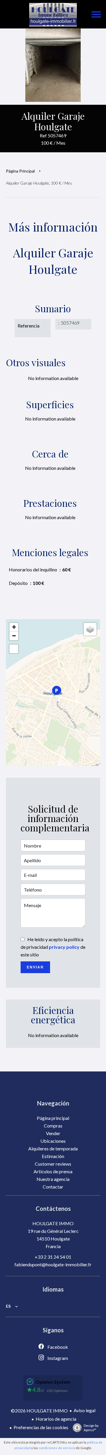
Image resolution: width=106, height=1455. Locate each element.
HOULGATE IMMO (53, 1223)
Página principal (20, 170)
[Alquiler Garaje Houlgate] (53, 65)
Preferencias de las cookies (41, 1427)
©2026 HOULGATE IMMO (39, 1410)
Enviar (35, 967)
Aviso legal (84, 1410)
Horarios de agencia (56, 1419)
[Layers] (90, 629)
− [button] (14, 635)
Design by (91, 1427)
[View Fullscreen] (13, 648)
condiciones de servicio (57, 1448)
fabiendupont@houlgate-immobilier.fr (53, 1264)
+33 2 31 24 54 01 (53, 1257)
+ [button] (14, 627)
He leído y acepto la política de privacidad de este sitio (53, 946)
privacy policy (64, 947)
